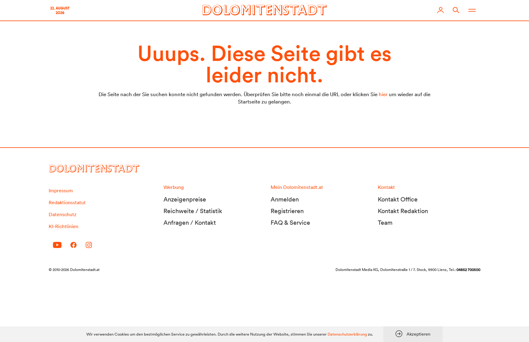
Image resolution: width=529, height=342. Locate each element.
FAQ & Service (290, 222)
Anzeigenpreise (184, 199)
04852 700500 (468, 269)
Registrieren (287, 211)
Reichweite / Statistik (192, 211)
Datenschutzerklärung (347, 334)
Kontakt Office (398, 199)
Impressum (61, 190)
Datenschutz (62, 214)
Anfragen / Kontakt (189, 222)
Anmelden (285, 199)
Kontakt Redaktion (403, 211)
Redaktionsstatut (67, 202)
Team (385, 222)
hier (383, 94)
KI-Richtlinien (63, 226)
